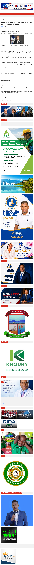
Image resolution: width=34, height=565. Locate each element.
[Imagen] (17, 388)
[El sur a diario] (2, 26)
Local (3, 381)
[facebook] (2, 100)
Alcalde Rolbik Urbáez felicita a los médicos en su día (13, 399)
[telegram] (10, 100)
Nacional (3, 19)
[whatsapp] (8, 100)
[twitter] (5, 100)
